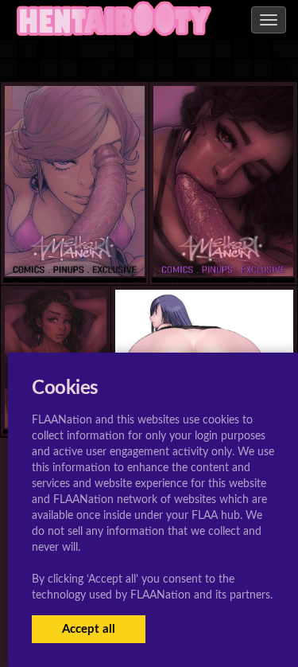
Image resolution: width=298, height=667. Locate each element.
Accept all (88, 629)
